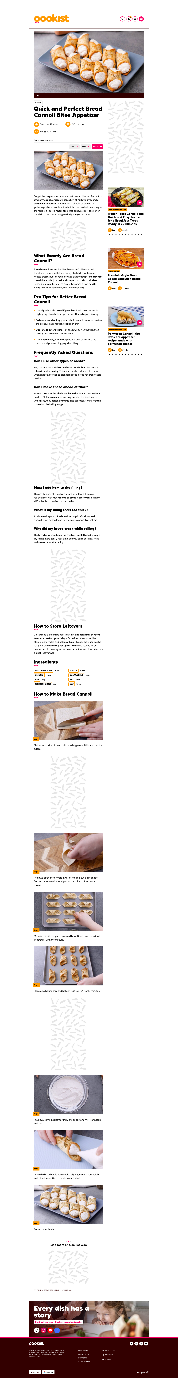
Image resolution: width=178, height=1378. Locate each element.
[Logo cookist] (51, 19)
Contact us (82, 1358)
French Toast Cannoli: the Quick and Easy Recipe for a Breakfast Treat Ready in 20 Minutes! (126, 219)
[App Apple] (35, 1372)
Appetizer (37, 1290)
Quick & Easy (67, 1290)
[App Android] (48, 1372)
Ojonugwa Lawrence (44, 140)
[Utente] (135, 18)
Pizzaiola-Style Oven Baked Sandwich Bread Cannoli (124, 279)
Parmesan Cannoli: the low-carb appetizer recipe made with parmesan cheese (124, 339)
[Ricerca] (122, 18)
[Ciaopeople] (143, 1372)
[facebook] (57, 1330)
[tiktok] (36, 1330)
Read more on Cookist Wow (68, 1245)
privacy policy (83, 1350)
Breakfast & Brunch (51, 1290)
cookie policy (83, 1354)
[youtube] (50, 1330)
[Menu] (141, 18)
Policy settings (84, 1362)
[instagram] (43, 1330)
